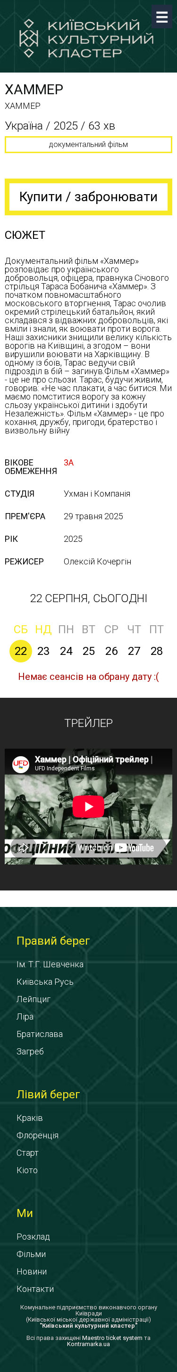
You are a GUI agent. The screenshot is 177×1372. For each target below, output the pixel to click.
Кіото (27, 1170)
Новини (32, 1271)
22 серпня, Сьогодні (89, 598)
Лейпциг (34, 999)
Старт (28, 1153)
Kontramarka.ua (88, 1344)
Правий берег (53, 940)
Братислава (40, 1034)
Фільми (31, 1254)
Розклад (33, 1236)
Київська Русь (45, 982)
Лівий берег (48, 1094)
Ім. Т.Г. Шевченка (50, 964)
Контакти (35, 1289)
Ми (25, 1213)
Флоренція (38, 1135)
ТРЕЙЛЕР (88, 723)
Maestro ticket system (112, 1337)
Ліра (25, 1016)
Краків (30, 1118)
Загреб (30, 1051)
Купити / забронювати (88, 196)
